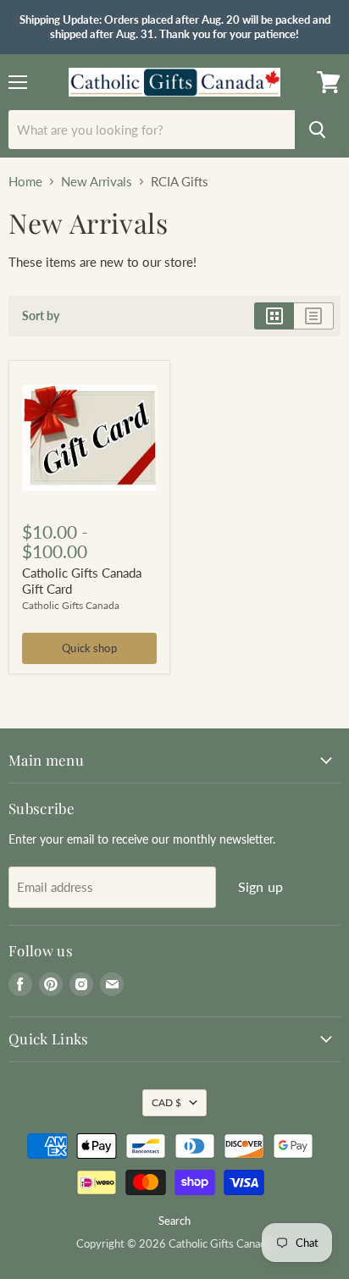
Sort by (40, 316)
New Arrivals (96, 181)
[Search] (318, 129)
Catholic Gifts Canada (70, 605)
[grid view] (274, 315)
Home (25, 181)
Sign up (260, 886)
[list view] (314, 315)
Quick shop (89, 648)
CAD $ (166, 1102)
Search (174, 1220)
